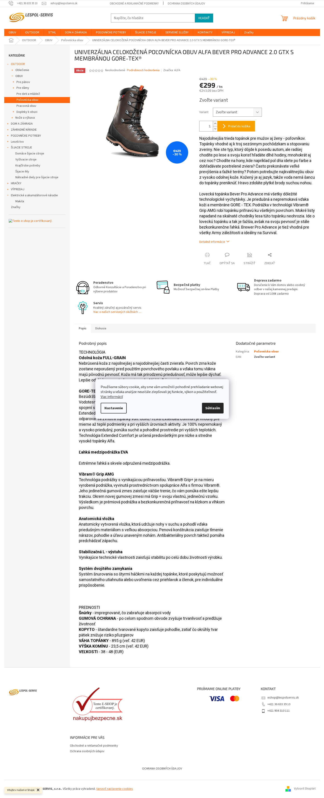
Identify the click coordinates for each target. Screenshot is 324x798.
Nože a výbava (25, 117)
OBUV (19, 76)
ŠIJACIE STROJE (21, 147)
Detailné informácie (212, 242)
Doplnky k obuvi (26, 112)
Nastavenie (113, 408)
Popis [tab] (82, 328)
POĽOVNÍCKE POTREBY (26, 136)
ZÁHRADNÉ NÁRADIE (24, 130)
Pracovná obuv (26, 106)
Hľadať (204, 18)
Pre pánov (23, 82)
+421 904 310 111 (278, 711)
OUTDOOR (18, 64)
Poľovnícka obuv (27, 100)
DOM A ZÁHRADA (22, 124)
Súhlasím (212, 408)
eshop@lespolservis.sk (283, 697)
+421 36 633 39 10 (278, 704)
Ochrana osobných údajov (186, 4)
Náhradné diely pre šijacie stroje (36, 177)
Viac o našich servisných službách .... (117, 312)
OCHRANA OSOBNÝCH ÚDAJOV (162, 768)
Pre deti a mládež (28, 94)
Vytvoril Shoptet (305, 789)
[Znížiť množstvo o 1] (215, 128)
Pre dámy (22, 88)
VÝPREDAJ (17, 189)
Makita (19, 201)
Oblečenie (22, 70)
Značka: (171, 70)
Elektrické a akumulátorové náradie (34, 195)
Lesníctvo (17, 142)
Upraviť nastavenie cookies (114, 789)
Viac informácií (112, 396)
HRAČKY (16, 183)
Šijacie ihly (22, 171)
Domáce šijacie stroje (29, 153)
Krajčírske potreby (27, 165)
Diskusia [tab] (100, 328)
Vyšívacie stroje (26, 159)
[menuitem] (12, 32)
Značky (15, 207)
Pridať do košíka (239, 126)
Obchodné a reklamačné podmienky (134, 4)
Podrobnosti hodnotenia (143, 70)
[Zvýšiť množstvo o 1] (215, 123)
